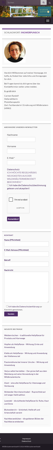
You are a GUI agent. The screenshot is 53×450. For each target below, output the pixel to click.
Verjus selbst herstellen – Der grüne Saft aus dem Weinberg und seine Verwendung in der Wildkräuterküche (25, 374)
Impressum (26, 439)
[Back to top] (46, 443)
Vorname (11, 146)
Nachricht (8, 270)
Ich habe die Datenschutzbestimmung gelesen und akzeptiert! (26, 187)
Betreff (7, 260)
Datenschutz (13, 169)
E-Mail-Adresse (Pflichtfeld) (16, 250)
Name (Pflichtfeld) (12, 240)
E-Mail (11, 157)
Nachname (12, 134)
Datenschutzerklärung (29, 306)
